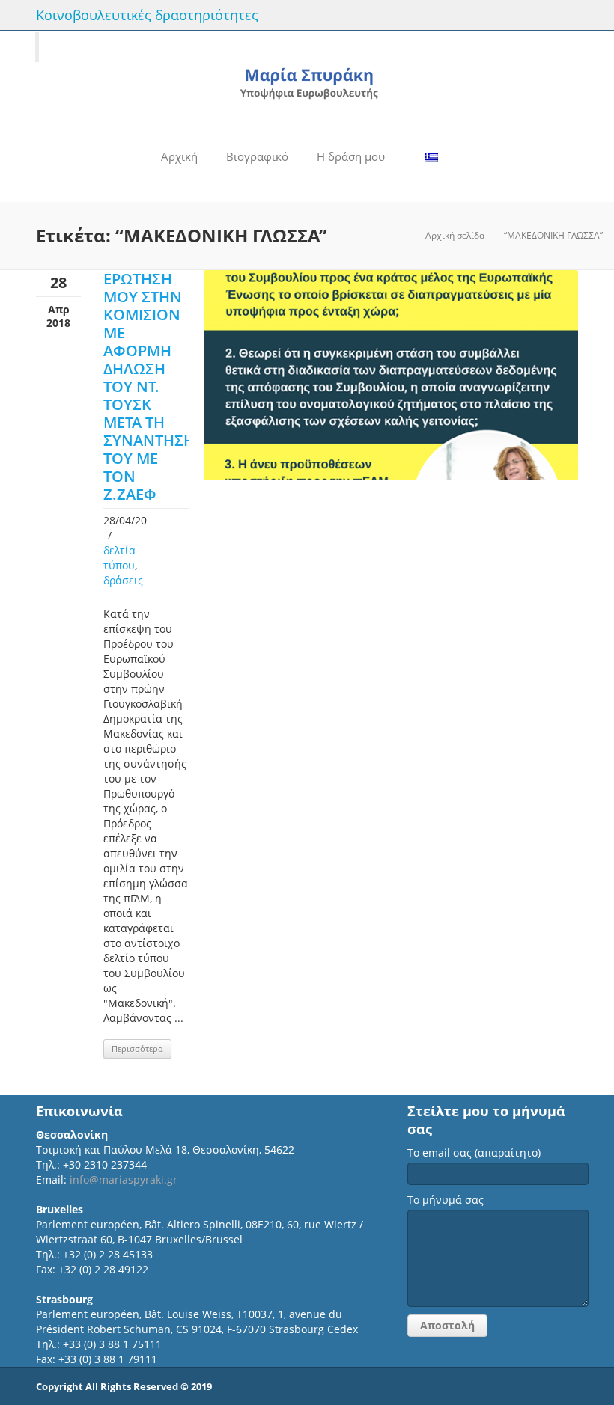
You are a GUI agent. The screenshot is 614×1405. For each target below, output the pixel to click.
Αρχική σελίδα (454, 235)
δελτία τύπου (119, 557)
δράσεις (123, 580)
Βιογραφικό (257, 156)
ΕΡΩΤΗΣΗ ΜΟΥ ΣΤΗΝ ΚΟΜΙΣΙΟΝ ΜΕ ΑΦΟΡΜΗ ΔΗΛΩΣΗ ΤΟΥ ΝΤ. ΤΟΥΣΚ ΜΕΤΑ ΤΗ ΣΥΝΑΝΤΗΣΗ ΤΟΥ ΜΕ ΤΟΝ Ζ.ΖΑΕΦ (149, 386)
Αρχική (179, 156)
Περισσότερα (137, 1048)
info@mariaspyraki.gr (123, 1179)
